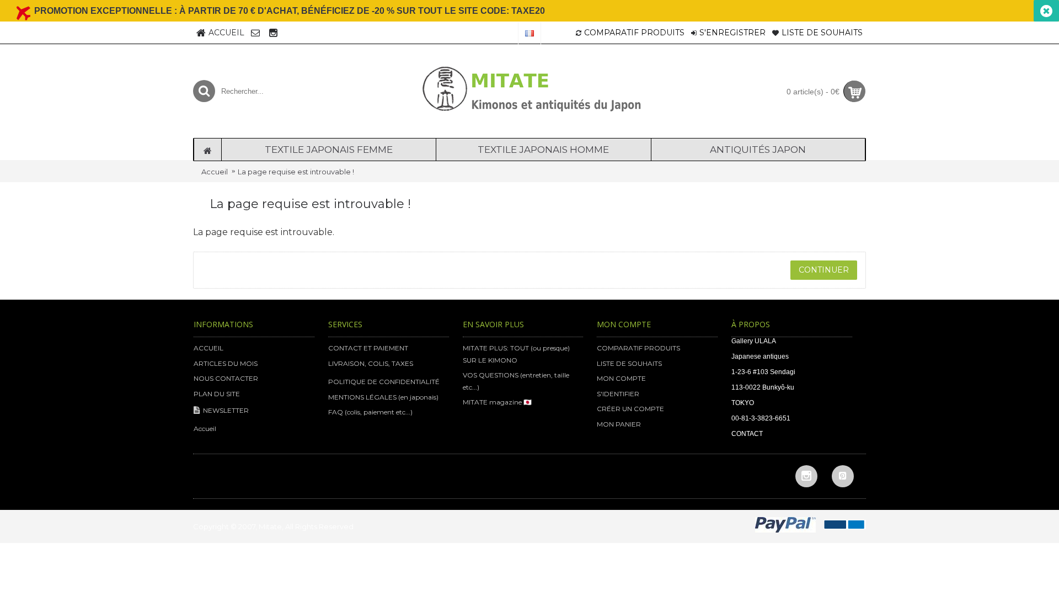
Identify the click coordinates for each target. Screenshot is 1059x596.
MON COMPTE (621, 378)
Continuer (824, 270)
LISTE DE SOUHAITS (629, 363)
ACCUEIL (208, 348)
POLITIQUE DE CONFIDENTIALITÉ (384, 381)
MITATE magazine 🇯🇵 (497, 402)
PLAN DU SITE (217, 394)
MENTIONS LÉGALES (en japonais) (383, 397)
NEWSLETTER (226, 410)
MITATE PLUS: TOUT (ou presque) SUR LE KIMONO (516, 354)
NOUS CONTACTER (226, 378)
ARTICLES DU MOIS (226, 363)
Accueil (214, 171)
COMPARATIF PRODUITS (638, 348)
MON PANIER (619, 424)
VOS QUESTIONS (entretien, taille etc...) (516, 381)
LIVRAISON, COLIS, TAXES (370, 363)
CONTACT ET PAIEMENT (368, 348)
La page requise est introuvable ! (296, 171)
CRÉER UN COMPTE (630, 409)
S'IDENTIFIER (618, 394)
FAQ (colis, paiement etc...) (370, 412)
